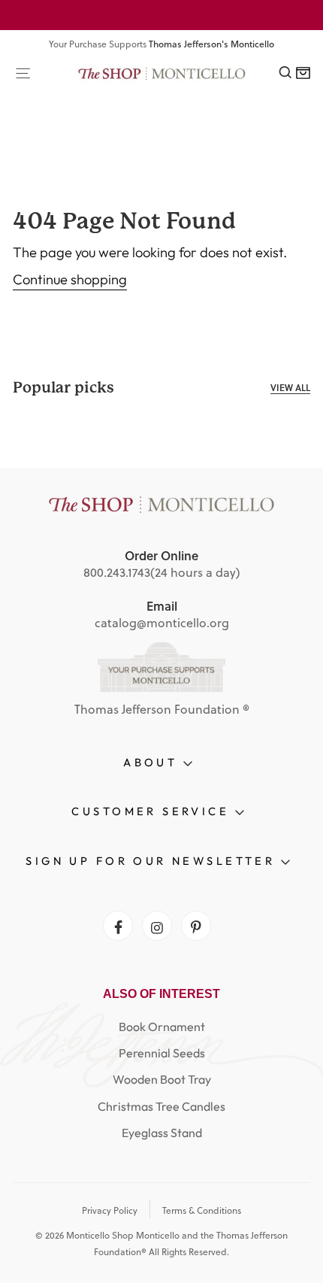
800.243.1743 (116, 572)
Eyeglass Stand (162, 1132)
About (153, 762)
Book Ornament (162, 1026)
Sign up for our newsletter (153, 861)
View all (290, 387)
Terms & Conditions (201, 1210)
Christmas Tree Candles (161, 1106)
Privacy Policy (109, 1210)
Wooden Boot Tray (162, 1079)
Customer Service (152, 811)
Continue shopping (70, 279)
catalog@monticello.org (162, 622)
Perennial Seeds (162, 1052)
